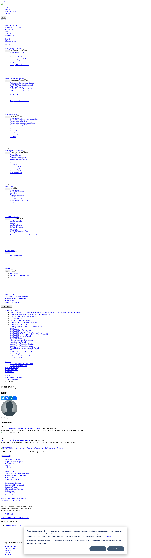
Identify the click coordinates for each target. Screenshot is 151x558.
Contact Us (14, 237)
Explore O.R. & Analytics (14, 27)
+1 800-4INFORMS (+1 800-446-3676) (15, 518)
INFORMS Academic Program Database (24, 119)
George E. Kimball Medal (19, 324)
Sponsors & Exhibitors (18, 171)
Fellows (12, 55)
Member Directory (16, 225)
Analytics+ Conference (18, 157)
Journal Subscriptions (17, 199)
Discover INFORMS (12, 25)
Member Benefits (16, 221)
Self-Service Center (16, 227)
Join (6, 7)
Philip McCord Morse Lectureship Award (24, 348)
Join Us (8, 33)
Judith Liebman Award (18, 342)
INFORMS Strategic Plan (19, 231)
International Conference (18, 159)
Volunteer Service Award (18, 360)
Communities (10, 251)
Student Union (15, 131)
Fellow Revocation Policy (19, 366)
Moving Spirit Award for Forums (21, 346)
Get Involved (9, 29)
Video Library (15, 133)
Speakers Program (16, 129)
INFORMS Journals (17, 191)
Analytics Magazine (17, 195)
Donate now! (6, 456)
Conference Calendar (17, 167)
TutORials (13, 203)
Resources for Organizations (20, 125)
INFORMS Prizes (11, 310)
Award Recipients (11, 379)
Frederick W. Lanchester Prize (20, 320)
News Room (14, 233)
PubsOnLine (9, 294)
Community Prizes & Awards (20, 59)
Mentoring (13, 99)
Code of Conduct (11, 546)
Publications (9, 187)
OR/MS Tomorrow (16, 197)
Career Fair (14, 97)
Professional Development (14, 79)
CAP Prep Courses (16, 87)
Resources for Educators (18, 121)
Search (7, 39)
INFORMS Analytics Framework (21, 85)
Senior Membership (16, 57)
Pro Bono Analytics (16, 95)
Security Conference (17, 163)
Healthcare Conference (18, 161)
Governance (14, 229)
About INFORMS (12, 217)
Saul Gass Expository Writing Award (22, 352)
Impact (7, 31)
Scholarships (14, 63)
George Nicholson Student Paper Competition (26, 326)
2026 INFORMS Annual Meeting (17, 296)
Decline (115, 549)
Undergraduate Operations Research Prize (24, 356)
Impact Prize (14, 328)
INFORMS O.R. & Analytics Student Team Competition (29, 334)
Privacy (8, 550)
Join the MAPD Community (20, 275)
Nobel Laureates (15, 61)
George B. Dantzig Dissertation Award (23, 322)
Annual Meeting (15, 155)
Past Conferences (16, 173)
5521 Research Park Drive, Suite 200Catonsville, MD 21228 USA (14, 500)
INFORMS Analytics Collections (21, 201)
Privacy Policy (106, 536)
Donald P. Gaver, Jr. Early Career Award (24, 316)
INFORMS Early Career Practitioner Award (25, 332)
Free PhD (13, 137)
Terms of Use (10, 548)
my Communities (16, 255)
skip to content (6, 2)
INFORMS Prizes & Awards (20, 53)
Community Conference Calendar (21, 169)
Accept (97, 549)
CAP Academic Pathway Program (21, 91)
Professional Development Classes (22, 83)
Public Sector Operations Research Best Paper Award (21, 428)
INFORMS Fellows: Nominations (21, 364)
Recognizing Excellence (14, 49)
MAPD (8, 269)
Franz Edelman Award (17, 318)
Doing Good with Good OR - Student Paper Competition (30, 314)
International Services (17, 127)
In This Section (6, 306)
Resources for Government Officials (22, 123)
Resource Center (11, 115)
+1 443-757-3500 (7, 514)
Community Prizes (11, 370)
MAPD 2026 (14, 165)
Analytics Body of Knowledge (20, 101)
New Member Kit (16, 135)
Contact (8, 554)
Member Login (10, 11)
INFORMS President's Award (20, 336)
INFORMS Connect (12, 302)
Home (7, 375)
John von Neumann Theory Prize (21, 340)
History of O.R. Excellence (19, 65)
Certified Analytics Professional (21, 89)
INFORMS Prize (16, 338)
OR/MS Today (15, 193)
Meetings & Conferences (14, 151)
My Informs (9, 35)
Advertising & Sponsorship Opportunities (24, 235)
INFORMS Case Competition (20, 330)
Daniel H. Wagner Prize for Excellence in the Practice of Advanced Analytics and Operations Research (45, 312)
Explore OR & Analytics (14, 462)
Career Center (14, 93)
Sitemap (8, 552)
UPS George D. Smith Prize (19, 358)
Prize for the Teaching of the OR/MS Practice (25, 350)
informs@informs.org (13, 525)
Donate (7, 9)
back (7, 51)
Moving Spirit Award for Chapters (22, 344)
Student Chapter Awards (18, 354)
